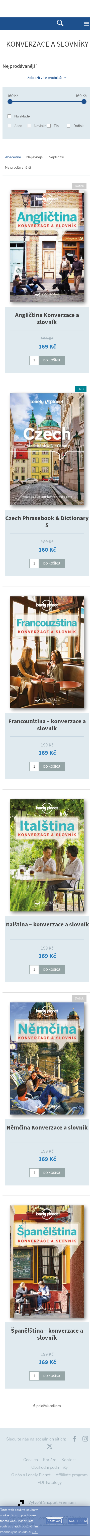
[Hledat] (60, 24)
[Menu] (86, 24)
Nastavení (54, 1521)
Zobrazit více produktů (44, 77)
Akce (18, 125)
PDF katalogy (50, 1482)
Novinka (40, 125)
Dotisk (78, 125)
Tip (56, 125)
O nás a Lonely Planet (31, 1475)
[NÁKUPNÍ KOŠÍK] (70, 8)
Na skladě (22, 116)
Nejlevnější (34, 157)
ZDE (35, 1532)
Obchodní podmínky (49, 1467)
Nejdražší (56, 157)
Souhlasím (78, 1521)
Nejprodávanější (18, 167)
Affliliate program (72, 1475)
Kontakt (68, 1459)
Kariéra (49, 1459)
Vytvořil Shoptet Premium (52, 1502)
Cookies (30, 1459)
